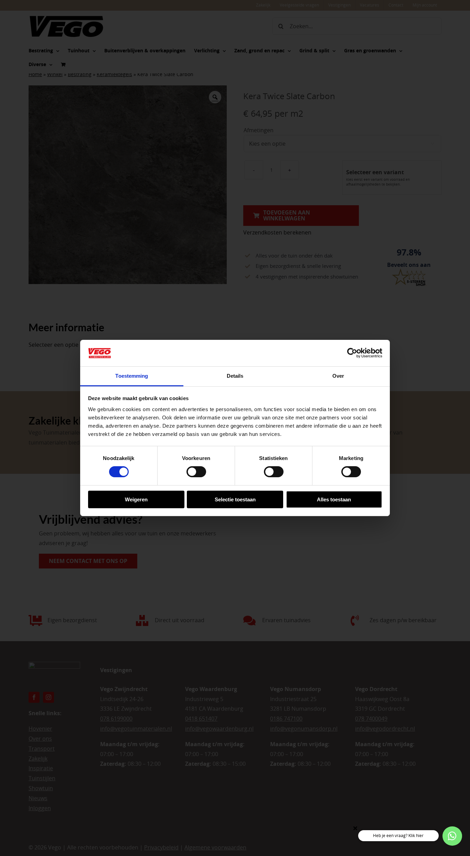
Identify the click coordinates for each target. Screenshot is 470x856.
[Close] (355, 828)
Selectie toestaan (235, 499)
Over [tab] (338, 376)
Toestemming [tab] (131, 376)
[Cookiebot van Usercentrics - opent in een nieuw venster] (352, 353)
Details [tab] (235, 376)
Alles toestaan (334, 499)
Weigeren (136, 499)
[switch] (196, 471)
